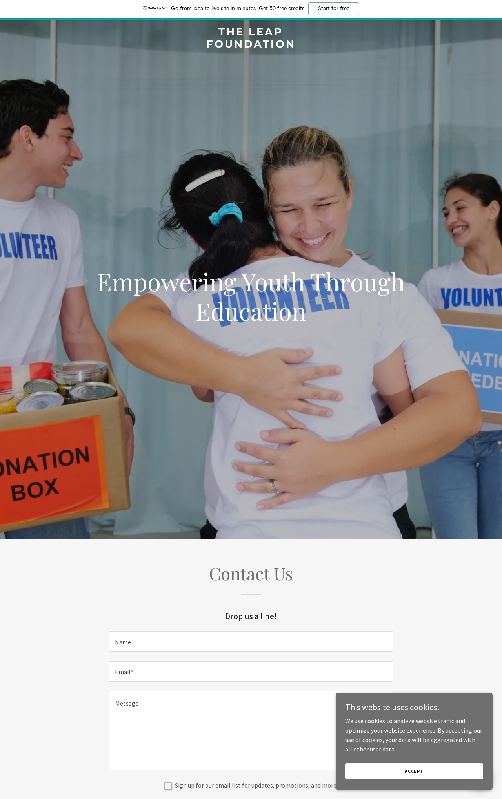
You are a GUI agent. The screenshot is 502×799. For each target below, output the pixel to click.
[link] (251, 45)
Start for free (333, 8)
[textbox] (251, 641)
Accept (414, 771)
